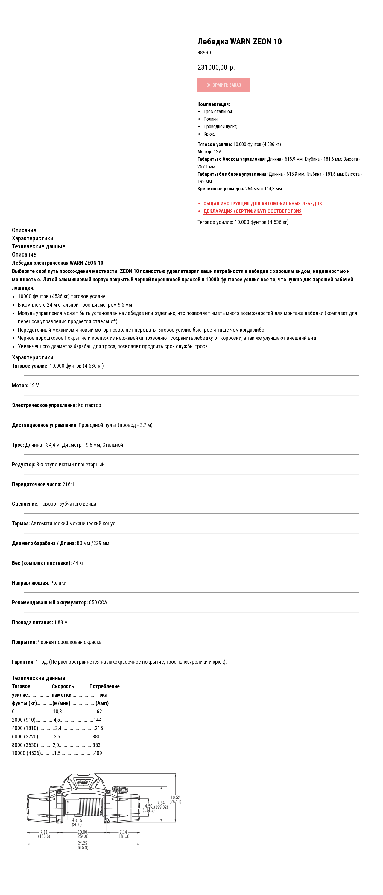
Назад (19, 10)
